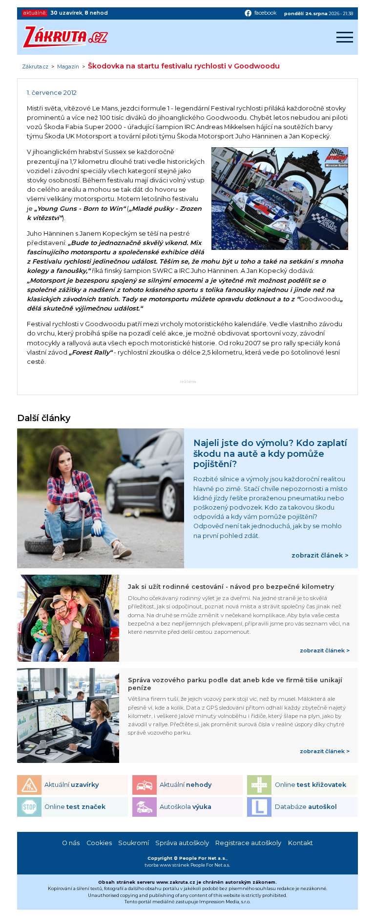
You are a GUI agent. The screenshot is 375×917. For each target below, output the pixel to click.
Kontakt (300, 843)
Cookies (99, 843)
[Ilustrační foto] (279, 247)
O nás (71, 843)
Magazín (68, 67)
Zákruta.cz (35, 67)
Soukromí (133, 843)
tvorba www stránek (167, 865)
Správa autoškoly (182, 843)
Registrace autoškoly (248, 843)
